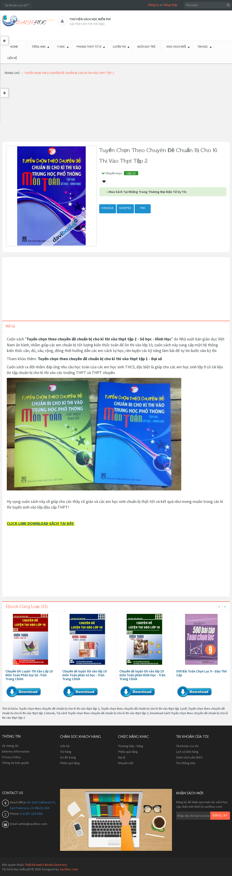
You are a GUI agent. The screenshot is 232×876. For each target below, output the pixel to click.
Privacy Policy (11, 757)
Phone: (15, 814)
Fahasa (108, 208)
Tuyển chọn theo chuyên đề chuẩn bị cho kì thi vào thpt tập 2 (59, 708)
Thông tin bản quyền (15, 763)
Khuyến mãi (125, 763)
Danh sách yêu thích (189, 757)
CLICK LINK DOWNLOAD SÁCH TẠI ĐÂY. (40, 523)
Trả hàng (65, 752)
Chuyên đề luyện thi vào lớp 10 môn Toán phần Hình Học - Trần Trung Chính (142, 675)
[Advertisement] (116, 110)
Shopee (125, 208)
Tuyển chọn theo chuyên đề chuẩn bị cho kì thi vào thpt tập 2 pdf (144, 708)
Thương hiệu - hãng (130, 746)
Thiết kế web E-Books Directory (46, 865)
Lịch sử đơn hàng (187, 752)
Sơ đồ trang (68, 757)
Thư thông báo (186, 763)
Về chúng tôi (10, 746)
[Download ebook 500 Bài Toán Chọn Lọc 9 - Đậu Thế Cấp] (201, 639)
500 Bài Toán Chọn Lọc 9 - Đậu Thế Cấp (201, 673)
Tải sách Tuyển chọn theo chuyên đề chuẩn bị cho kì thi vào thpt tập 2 (102, 713)
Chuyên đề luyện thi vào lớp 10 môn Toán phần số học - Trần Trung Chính (84, 675)
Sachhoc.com (69, 869)
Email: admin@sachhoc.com (28, 824)
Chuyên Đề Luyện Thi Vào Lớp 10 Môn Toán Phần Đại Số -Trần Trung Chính (29, 675)
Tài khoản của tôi (187, 746)
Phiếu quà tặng (70, 763)
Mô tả (10, 326)
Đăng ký (153, 5)
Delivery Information (15, 751)
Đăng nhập (170, 5)
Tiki (142, 208)
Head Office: (18, 802)
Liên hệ (64, 746)
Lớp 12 (131, 173)
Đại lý (121, 757)
